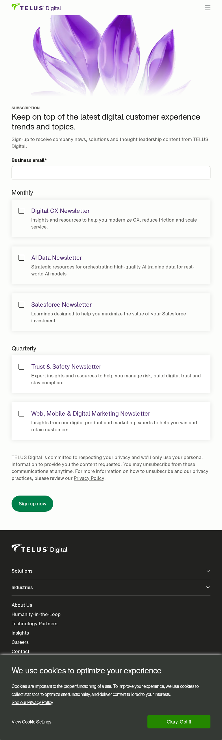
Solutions (22, 570)
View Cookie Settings (31, 721)
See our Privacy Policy (32, 702)
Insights (20, 632)
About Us (22, 605)
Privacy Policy (89, 478)
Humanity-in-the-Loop (36, 614)
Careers (20, 642)
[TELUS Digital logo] (40, 548)
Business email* (29, 160)
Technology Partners (34, 623)
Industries (22, 587)
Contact (20, 651)
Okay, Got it (179, 721)
